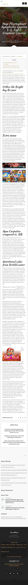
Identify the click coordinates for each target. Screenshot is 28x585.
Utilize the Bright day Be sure (10, 62)
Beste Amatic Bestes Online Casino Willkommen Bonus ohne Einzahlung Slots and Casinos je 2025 (14, 442)
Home (10, 40)
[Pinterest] (25, 417)
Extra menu (5, 64)
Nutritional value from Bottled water (11, 67)
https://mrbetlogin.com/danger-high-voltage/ (13, 74)
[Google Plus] (22, 417)
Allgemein (16, 40)
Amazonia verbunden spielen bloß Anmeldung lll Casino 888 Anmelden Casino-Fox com (14, 431)
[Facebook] (18, 417)
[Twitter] (20, 417)
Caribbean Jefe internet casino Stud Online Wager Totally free (14, 470)
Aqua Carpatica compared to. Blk (10, 65)
